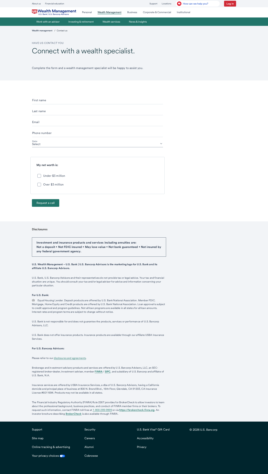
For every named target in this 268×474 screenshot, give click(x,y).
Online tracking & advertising (51, 447)
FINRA (98, 371)
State (34, 141)
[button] (230, 4)
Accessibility (145, 438)
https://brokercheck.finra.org (137, 409)
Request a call (45, 203)
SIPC (108, 371)
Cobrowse (91, 455)
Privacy (141, 447)
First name (39, 100)
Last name (39, 111)
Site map (37, 438)
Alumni (89, 447)
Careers (89, 438)
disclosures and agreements (70, 358)
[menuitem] (54, 12)
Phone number (42, 133)
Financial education (54, 3)
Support (153, 3)
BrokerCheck (74, 413)
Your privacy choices (46, 455)
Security (89, 429)
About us (36, 3)
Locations (166, 3)
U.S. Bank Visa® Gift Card (153, 429)
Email (35, 122)
